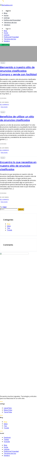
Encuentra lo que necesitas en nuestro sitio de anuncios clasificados (18, 166)
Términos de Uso (10, 22)
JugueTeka (8, 408)
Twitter (6, 440)
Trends (9, 230)
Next (5, 207)
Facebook (7, 437)
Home (6, 15)
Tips (8, 228)
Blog (5, 13)
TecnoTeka (8, 412)
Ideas (9, 226)
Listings (7, 18)
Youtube (7, 442)
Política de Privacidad (12, 20)
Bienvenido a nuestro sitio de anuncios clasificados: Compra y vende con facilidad (18, 71)
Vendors (7, 25)
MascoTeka (8, 410)
